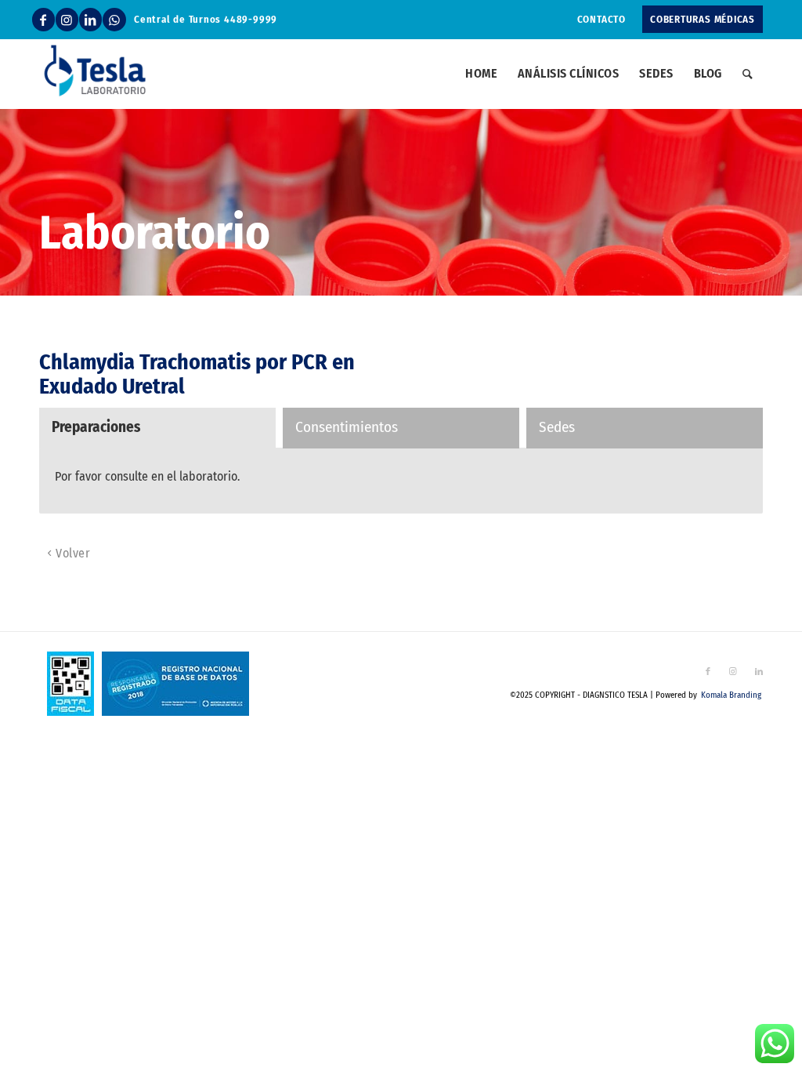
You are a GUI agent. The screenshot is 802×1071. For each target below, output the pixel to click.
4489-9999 (250, 19)
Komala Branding (731, 695)
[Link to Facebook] (43, 19)
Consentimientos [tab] (346, 427)
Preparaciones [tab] (96, 427)
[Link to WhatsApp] (114, 19)
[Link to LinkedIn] (90, 19)
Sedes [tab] (557, 427)
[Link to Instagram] (67, 19)
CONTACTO (601, 19)
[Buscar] (747, 73)
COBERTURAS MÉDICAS (702, 19)
